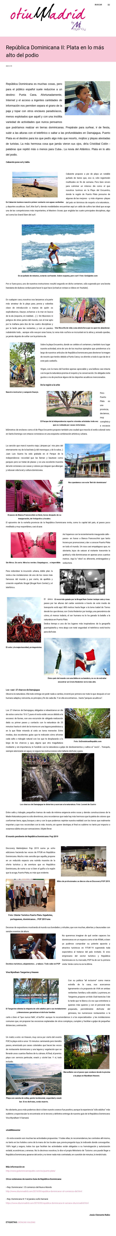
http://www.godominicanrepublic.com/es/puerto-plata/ (30, 1171)
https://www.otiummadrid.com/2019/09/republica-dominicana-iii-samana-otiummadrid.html (47, 1203)
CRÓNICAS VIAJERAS (26, 1222)
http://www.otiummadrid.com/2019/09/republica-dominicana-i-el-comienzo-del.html (44, 1191)
